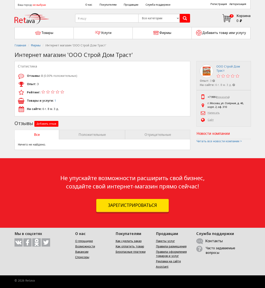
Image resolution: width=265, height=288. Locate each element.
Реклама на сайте (168, 261)
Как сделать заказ (129, 241)
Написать (214, 112)
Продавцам (131, 4)
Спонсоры (82, 257)
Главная (20, 45)
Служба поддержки (158, 4)
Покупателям (108, 4)
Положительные (92, 134)
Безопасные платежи (131, 252)
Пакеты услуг (165, 241)
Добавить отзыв (46, 123)
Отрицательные (158, 134)
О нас (88, 4)
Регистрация (219, 4)
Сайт (211, 120)
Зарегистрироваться (132, 205)
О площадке (84, 241)
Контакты (214, 240)
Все (37, 134)
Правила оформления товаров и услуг (171, 254)
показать (223, 97)
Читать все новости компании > (219, 141)
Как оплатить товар (130, 246)
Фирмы (36, 45)
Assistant (162, 267)
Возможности (85, 246)
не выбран (39, 5)
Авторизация (237, 4)
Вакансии (81, 252)
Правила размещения (171, 246)
